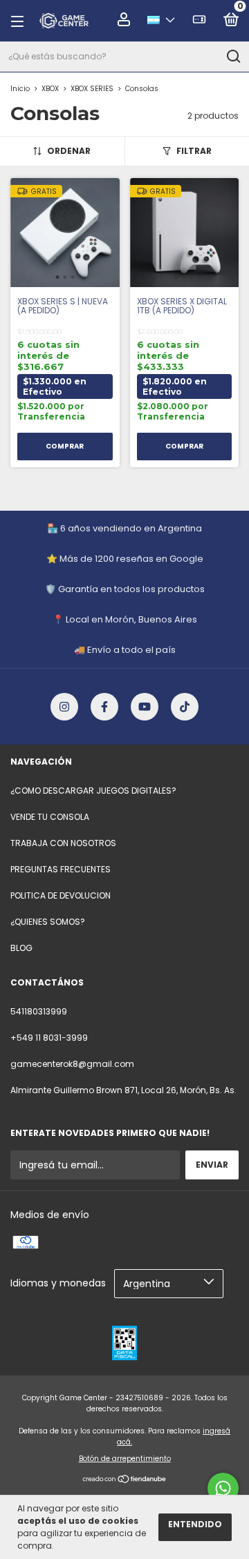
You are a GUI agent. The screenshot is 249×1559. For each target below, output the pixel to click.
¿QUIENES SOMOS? (47, 922)
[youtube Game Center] (144, 706)
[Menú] (21, 21)
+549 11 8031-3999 (49, 1037)
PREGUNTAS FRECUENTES (60, 869)
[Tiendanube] (125, 1480)
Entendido (195, 1524)
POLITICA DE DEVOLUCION (60, 895)
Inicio (20, 89)
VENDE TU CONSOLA (49, 817)
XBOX (50, 89)
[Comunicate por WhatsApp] (223, 1488)
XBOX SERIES (92, 89)
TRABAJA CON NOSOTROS (63, 843)
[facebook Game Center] (104, 706)
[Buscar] (232, 56)
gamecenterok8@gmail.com (72, 1064)
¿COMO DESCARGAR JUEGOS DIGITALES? (93, 790)
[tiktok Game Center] (185, 706)
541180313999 (38, 1011)
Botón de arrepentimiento (125, 1458)
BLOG (21, 948)
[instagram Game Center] (64, 706)
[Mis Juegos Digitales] (199, 22)
